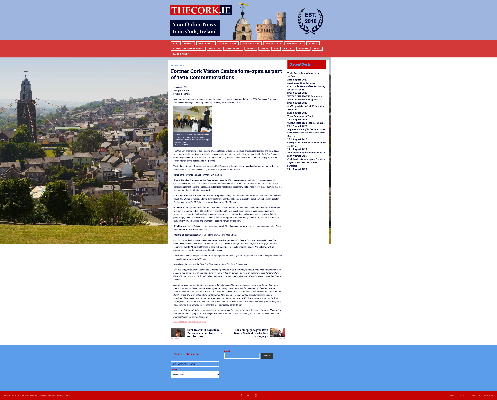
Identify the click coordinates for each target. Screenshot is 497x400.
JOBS (276, 49)
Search (227, 351)
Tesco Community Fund (300, 116)
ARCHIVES (463, 395)
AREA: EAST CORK (273, 43)
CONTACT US (489, 395)
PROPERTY (303, 49)
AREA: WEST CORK (295, 43)
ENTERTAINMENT (233, 49)
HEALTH (264, 49)
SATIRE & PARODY (181, 54)
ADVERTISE (476, 395)
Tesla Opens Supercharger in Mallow (303, 75)
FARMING (251, 49)
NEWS (204, 322)
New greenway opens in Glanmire (306, 153)
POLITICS (288, 49)
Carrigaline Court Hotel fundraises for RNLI (306, 144)
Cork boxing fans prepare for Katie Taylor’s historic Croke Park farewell (306, 162)
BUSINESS (313, 43)
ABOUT (452, 395)
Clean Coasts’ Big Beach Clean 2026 (306, 123)
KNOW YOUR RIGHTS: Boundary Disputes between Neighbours (304, 98)
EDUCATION (214, 49)
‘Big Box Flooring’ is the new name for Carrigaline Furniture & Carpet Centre (306, 132)
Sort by (174, 370)
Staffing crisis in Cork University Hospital (305, 108)
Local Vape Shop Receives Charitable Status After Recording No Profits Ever (306, 86)
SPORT (317, 49)
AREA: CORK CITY (206, 43)
